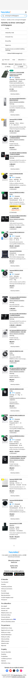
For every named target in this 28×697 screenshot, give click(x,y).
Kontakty (3, 584)
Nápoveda (3, 645)
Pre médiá (3, 591)
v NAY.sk (11, 287)
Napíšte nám (14, 562)
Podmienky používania (6, 586)
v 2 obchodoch (12, 133)
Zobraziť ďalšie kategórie (14, 53)
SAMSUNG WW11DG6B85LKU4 (17, 415)
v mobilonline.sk (13, 91)
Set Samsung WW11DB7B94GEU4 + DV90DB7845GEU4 (17, 298)
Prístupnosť (4, 600)
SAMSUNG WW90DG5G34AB (16, 389)
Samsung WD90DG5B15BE (16, 174)
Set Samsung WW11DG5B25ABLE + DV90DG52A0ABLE (17, 216)
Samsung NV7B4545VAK (15, 251)
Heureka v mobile (5, 608)
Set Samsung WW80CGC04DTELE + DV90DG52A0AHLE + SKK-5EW (17, 331)
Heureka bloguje (5, 593)
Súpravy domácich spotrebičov (16, 102)
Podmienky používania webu (18, 677)
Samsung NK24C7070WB (15, 523)
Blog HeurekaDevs (5, 595)
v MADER (11, 263)
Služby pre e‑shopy (5, 632)
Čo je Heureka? (4, 582)
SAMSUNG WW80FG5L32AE (16, 351)
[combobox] (14, 15)
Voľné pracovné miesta (6, 589)
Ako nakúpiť (4, 606)
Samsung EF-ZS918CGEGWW (16, 72)
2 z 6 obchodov (13, 212)
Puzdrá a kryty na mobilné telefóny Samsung (15, 75)
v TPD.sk (11, 112)
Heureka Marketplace (6, 634)
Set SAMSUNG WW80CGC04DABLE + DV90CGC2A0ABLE (18, 153)
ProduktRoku (4, 656)
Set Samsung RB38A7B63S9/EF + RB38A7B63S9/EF (17, 99)
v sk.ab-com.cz (12, 408)
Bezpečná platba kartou (7, 619)
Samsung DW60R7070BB (15, 479)
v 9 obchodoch (12, 248)
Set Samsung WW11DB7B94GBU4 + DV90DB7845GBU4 (17, 314)
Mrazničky (11, 121)
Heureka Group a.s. (17, 675)
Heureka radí (4, 610)
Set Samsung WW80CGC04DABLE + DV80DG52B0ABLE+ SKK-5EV (17, 457)
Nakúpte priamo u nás (6, 613)
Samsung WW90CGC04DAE (16, 270)
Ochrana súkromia (5, 617)
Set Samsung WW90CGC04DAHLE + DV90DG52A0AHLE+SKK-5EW (17, 369)
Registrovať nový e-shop (7, 630)
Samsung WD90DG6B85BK (16, 500)
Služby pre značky (5, 637)
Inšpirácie (3, 661)
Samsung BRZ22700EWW (15, 119)
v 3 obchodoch (12, 189)
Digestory (11, 525)
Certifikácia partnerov (6, 658)
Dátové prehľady (5, 639)
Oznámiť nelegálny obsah (7, 597)
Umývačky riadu (13, 481)
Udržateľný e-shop (5, 663)
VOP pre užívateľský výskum (8, 621)
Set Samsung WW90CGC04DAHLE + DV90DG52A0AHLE (17, 137)
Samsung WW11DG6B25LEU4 (16, 232)
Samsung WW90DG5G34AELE (16, 436)
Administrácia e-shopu (6, 628)
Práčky (11, 175)
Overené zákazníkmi (6, 652)
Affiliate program (5, 641)
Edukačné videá (5, 643)
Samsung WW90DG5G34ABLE (16, 192)
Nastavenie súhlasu (6, 615)
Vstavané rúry (12, 253)
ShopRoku (3, 654)
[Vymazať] (24, 15)
